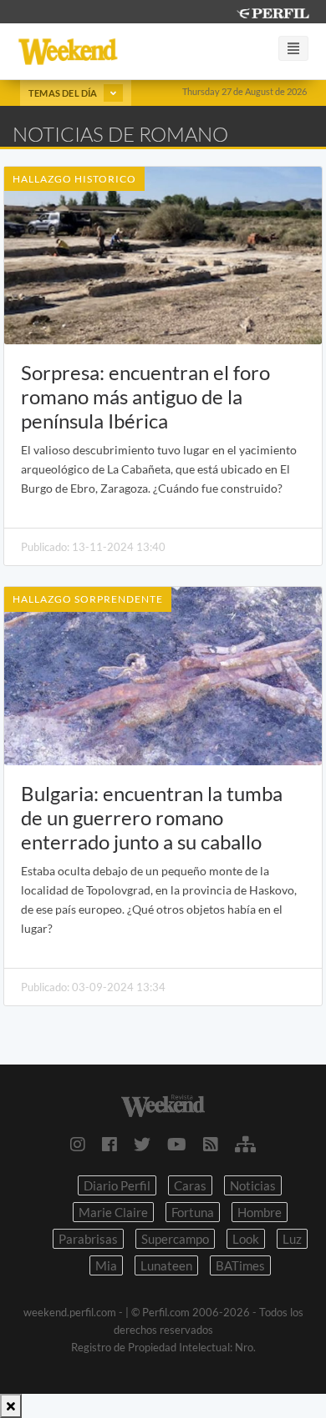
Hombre (259, 1212)
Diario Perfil (117, 1185)
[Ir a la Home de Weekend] (163, 1103)
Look (245, 1238)
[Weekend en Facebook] (109, 1144)
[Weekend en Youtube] (176, 1144)
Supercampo (175, 1238)
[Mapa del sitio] (245, 1144)
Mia (106, 1265)
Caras (190, 1185)
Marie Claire (113, 1212)
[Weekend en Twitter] (142, 1144)
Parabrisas (88, 1238)
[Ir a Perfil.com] (272, 11)
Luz (292, 1238)
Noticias (253, 1185)
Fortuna (192, 1212)
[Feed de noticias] (210, 1144)
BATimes (240, 1265)
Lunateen (166, 1265)
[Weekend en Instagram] (77, 1144)
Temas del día (63, 93)
